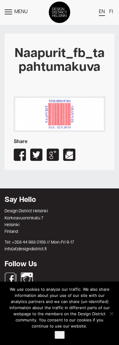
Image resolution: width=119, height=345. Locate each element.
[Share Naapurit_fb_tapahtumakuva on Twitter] (36, 155)
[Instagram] (27, 278)
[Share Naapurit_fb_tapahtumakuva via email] (69, 155)
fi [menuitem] (111, 12)
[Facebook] (11, 278)
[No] (111, 313)
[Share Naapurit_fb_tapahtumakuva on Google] (53, 155)
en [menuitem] (102, 12)
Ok (59, 334)
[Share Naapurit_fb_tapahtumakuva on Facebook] (20, 155)
